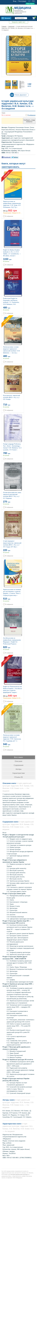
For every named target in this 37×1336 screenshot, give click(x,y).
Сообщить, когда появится (29, 120)
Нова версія (30, 3)
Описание (18, 761)
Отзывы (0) (18, 777)
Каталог (7, 18)
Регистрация (22, 1)
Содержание (18, 765)
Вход (14, 1)
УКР (29, 1)
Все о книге (18, 757)
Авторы (18, 769)
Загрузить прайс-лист (18, 22)
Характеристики (18, 773)
